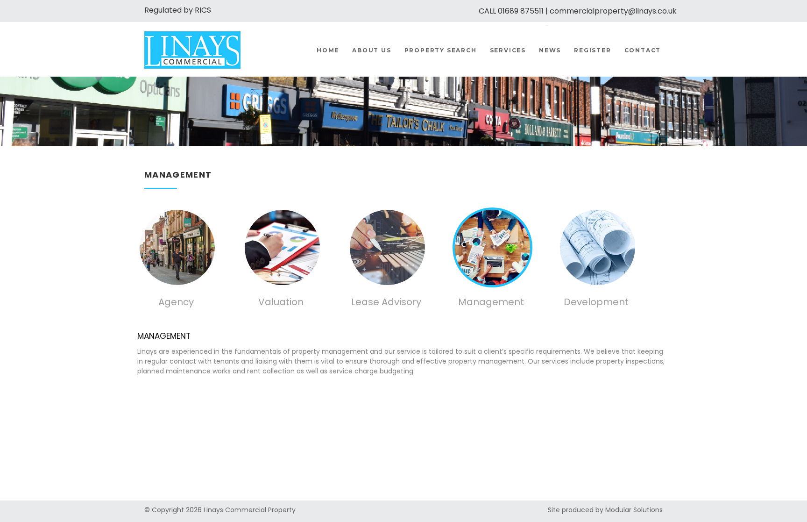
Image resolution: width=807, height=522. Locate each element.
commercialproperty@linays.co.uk (613, 11)
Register (592, 50)
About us (371, 50)
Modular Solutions (634, 510)
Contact (642, 50)
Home (328, 50)
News (550, 50)
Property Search (440, 50)
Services (508, 50)
